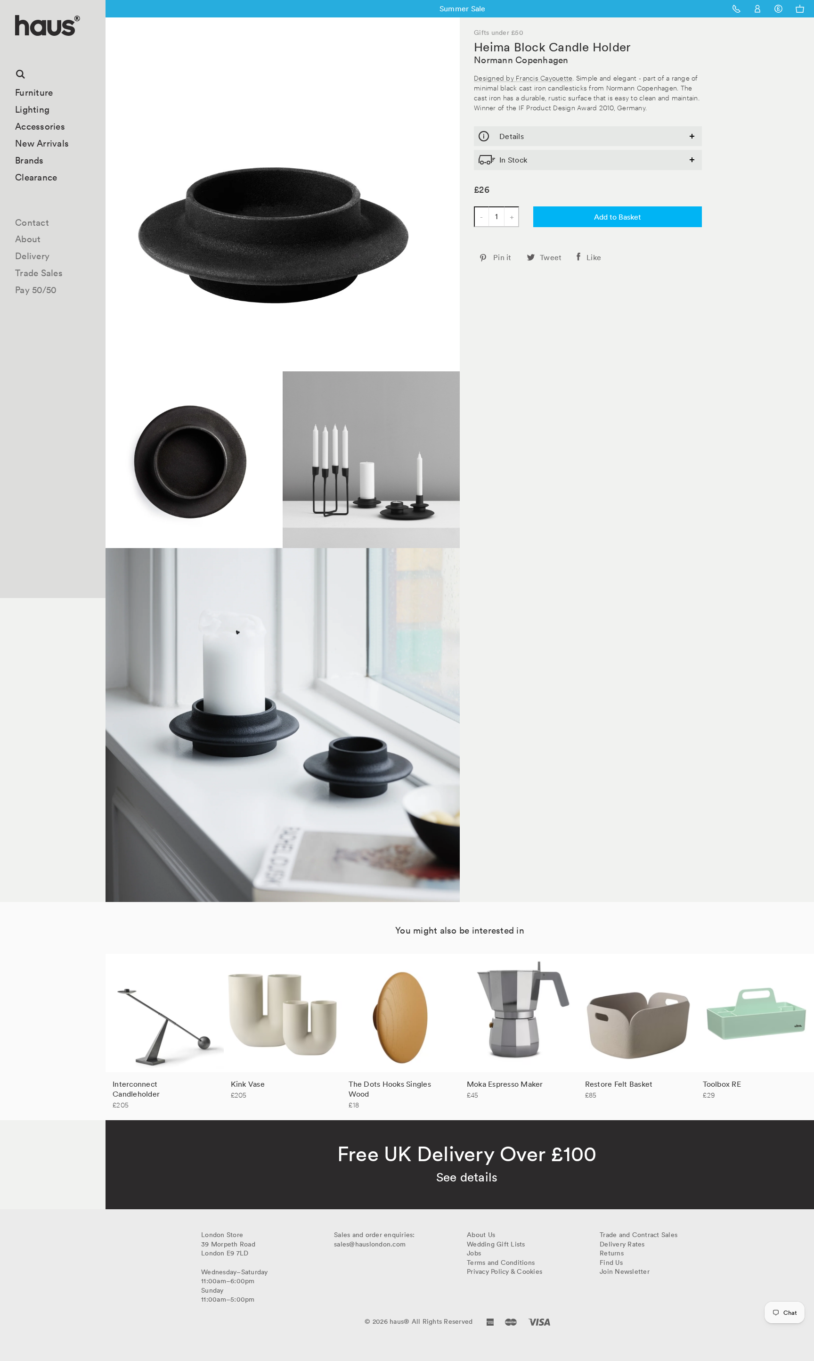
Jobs (474, 1253)
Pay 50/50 (36, 289)
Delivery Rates (622, 1244)
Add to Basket (617, 216)
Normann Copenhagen (521, 60)
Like (593, 257)
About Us (481, 1234)
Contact (32, 222)
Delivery (32, 256)
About (28, 239)
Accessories (40, 126)
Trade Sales (39, 273)
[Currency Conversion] (778, 8)
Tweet (551, 257)
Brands (29, 160)
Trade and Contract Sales (638, 1234)
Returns (612, 1253)
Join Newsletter (625, 1271)
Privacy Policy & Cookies (504, 1271)
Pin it (502, 257)
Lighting (32, 109)
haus (18, 46)
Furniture (34, 92)
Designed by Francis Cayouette (523, 77)
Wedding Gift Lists (496, 1244)
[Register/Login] (757, 8)
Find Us (611, 1262)
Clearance (36, 177)
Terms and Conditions (501, 1262)
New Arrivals (42, 143)
